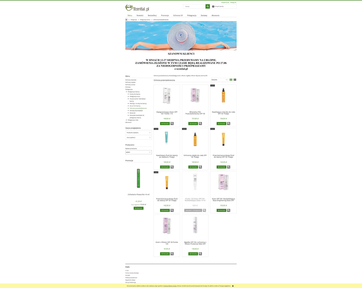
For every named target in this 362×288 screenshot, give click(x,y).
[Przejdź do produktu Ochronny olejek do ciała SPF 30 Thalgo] (195, 141)
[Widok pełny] (235, 79)
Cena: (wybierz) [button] (131, 137)
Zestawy (127, 87)
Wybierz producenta (131, 148)
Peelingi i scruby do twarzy (138, 103)
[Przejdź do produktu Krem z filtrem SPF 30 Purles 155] (167, 228)
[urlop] (181, 47)
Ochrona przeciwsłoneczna (138, 108)
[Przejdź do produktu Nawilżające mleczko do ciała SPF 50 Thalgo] (223, 97)
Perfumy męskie (130, 82)
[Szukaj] (208, 6)
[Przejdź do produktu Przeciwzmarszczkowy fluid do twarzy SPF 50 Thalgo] (167, 184)
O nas (127, 270)
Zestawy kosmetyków (136, 110)
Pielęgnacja (129, 89)
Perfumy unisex (130, 85)
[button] (172, 123)
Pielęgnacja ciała (133, 120)
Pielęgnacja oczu (135, 96)
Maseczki (132, 113)
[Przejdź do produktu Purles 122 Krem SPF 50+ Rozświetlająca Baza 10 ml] (195, 184)
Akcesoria (128, 122)
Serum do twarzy (135, 106)
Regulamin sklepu (130, 280)
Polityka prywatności (131, 277)
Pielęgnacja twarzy (133, 92)
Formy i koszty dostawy (132, 273)
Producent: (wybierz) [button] (132, 132)
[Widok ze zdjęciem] (231, 79)
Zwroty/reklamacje (130, 282)
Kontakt (127, 275)
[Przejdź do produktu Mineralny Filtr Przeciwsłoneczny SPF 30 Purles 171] (195, 97)
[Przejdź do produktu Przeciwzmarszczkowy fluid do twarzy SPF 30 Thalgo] (223, 141)
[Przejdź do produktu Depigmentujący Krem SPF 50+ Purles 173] (167, 97)
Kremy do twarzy (135, 94)
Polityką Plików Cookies (170, 286)
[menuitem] (129, 15)
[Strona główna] (137, 7)
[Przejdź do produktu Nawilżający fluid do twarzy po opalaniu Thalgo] (167, 141)
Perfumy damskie (130, 80)
